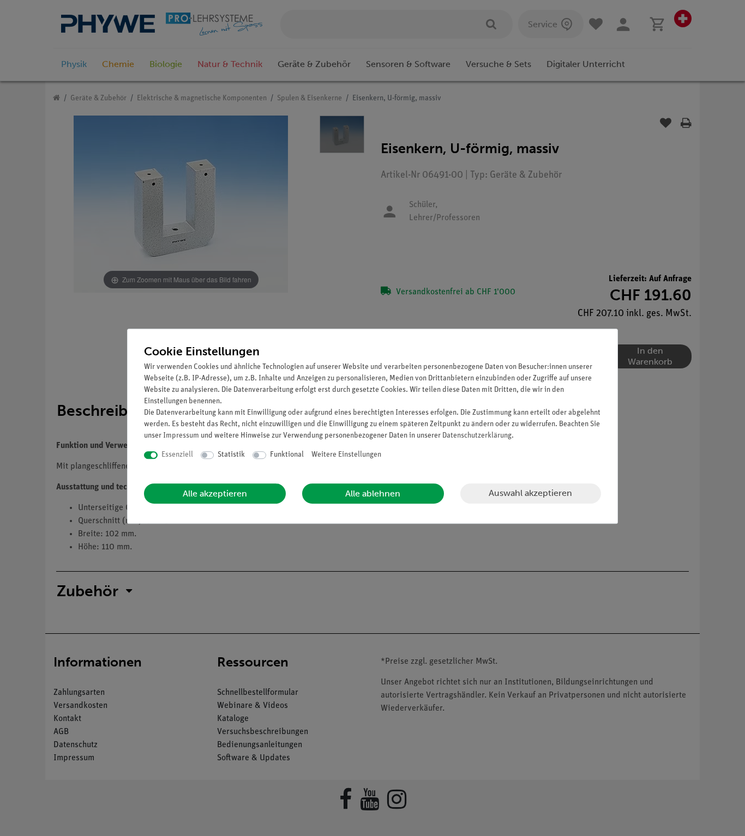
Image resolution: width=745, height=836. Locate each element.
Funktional (287, 455)
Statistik (231, 455)
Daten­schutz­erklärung (477, 436)
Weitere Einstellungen (346, 455)
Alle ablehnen (372, 493)
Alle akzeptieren (215, 493)
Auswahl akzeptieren (530, 493)
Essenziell (177, 455)
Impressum (181, 436)
